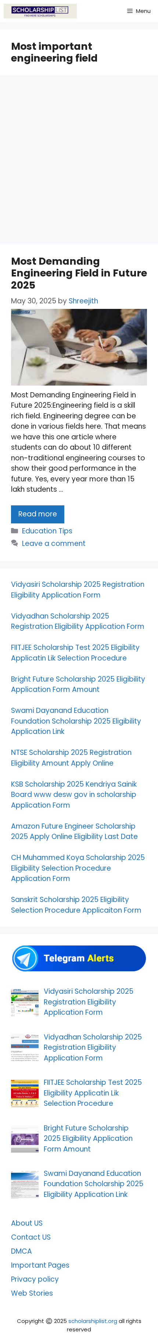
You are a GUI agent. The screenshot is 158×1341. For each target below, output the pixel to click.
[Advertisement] (79, 162)
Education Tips (47, 531)
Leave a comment (54, 543)
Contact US (31, 1237)
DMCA (21, 1251)
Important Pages (40, 1265)
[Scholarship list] (40, 11)
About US (27, 1223)
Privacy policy (35, 1279)
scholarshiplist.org (92, 1321)
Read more (37, 514)
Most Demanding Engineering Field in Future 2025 (79, 273)
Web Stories (32, 1293)
